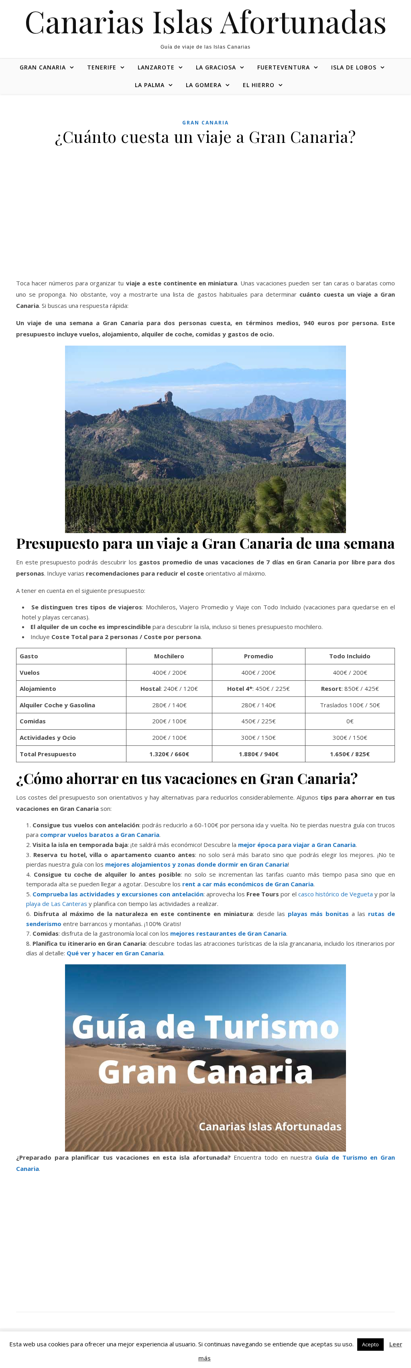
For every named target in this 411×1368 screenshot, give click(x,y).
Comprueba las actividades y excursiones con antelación (118, 894)
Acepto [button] (370, 1344)
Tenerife (101, 67)
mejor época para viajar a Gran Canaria (297, 845)
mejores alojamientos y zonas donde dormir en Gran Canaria (196, 864)
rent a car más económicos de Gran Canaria (247, 884)
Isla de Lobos (353, 67)
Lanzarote (156, 67)
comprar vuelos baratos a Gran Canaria (99, 835)
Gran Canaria (43, 67)
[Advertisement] (205, 218)
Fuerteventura (283, 67)
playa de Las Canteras (56, 904)
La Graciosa (216, 67)
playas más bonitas (318, 914)
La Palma (150, 85)
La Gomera (204, 85)
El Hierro (259, 85)
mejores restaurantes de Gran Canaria (228, 933)
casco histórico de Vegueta (335, 894)
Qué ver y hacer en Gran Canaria (115, 953)
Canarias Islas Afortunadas (205, 21)
